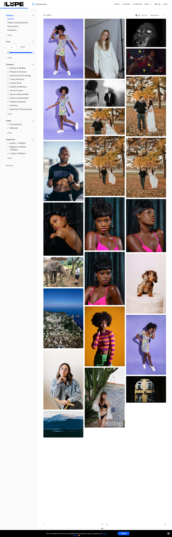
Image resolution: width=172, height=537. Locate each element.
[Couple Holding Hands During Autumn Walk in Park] (105, 121)
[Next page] (163, 525)
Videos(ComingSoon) (17, 23)
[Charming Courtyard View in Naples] (146, 389)
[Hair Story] (63, 229)
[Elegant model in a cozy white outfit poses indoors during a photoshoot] (105, 49)
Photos (10, 19)
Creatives (11, 30)
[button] (8, 52)
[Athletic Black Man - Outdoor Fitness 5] (63, 171)
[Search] (33, 4)
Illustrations (13, 26)
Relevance (155, 15)
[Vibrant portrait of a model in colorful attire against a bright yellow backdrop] (105, 336)
